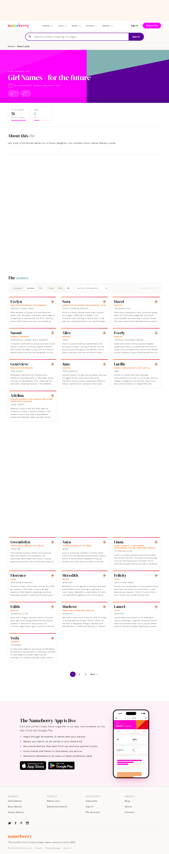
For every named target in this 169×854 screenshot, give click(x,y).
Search (136, 36)
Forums (90, 25)
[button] (84, 288)
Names (46, 25)
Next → (94, 674)
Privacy (39, 848)
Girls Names (15, 800)
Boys (51, 288)
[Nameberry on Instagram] (27, 823)
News (75, 25)
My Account (93, 812)
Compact (17, 288)
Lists (61, 25)
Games (106, 25)
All (40, 288)
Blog (127, 800)
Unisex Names (16, 812)
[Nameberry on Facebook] (15, 823)
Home (11, 46)
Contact (130, 812)
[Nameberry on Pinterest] (21, 823)
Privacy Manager (53, 848)
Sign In (134, 25)
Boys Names (15, 806)
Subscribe (152, 25)
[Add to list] (52, 301)
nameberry (20, 836)
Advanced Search (57, 806)
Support (67, 848)
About (128, 806)
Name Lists (53, 800)
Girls (60, 288)
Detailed (31, 288)
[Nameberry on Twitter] (9, 823)
